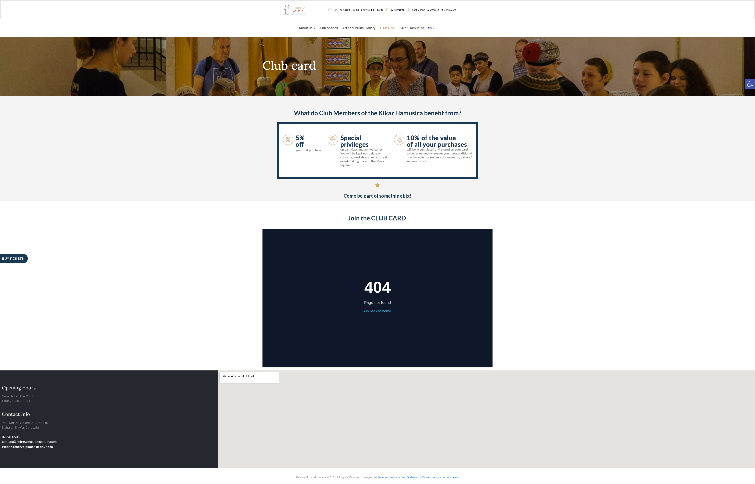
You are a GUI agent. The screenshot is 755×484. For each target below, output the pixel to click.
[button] (750, 84)
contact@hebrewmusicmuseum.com (29, 442)
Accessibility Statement (405, 477)
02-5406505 (10, 437)
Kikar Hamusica (412, 28)
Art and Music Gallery (359, 28)
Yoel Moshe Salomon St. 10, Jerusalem (434, 10)
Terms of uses (450, 477)
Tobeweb (383, 477)
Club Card (388, 28)
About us (306, 28)
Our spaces (329, 28)
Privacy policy (430, 477)
